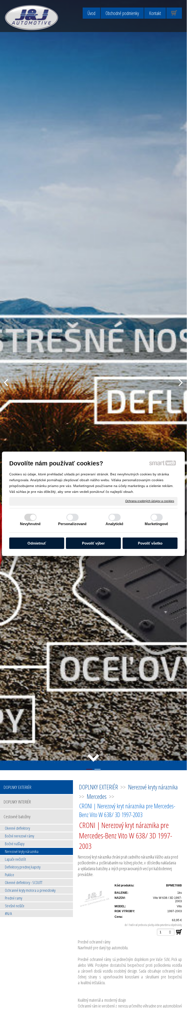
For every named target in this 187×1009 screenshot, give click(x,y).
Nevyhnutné (30, 524)
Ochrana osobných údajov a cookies (149, 501)
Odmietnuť (36, 543)
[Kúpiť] (179, 932)
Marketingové (156, 524)
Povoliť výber (93, 543)
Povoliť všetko (150, 543)
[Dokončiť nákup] (174, 13)
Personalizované (72, 524)
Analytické (115, 524)
